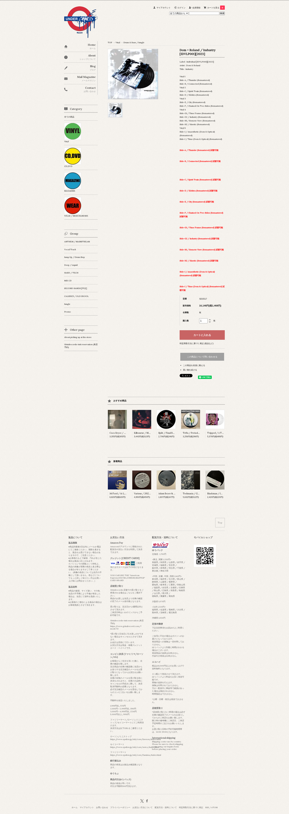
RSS (207, 807)
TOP (110, 42)
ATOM (214, 807)
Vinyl (118, 42)
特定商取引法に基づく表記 (191, 807)
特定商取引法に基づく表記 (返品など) (197, 343)
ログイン (181, 7)
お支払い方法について (142, 807)
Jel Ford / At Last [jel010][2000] (126, 493)
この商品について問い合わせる (202, 357)
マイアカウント (164, 7)
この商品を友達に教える (194, 365)
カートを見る (215, 7)
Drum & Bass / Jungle (133, 42)
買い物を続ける (190, 370)
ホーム (75, 807)
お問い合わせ (102, 807)
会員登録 (196, 7)
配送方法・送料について (166, 807)
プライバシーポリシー (120, 807)
